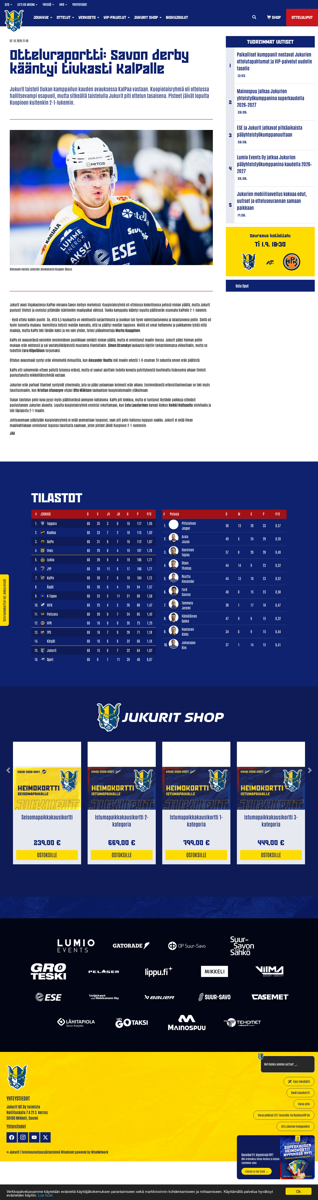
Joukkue (42, 17)
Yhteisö (47, 4)
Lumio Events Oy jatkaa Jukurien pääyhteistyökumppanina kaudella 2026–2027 (274, 164)
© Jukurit (12, 1152)
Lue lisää (45, 1195)
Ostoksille (47, 854)
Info (62, 4)
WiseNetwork (99, 1152)
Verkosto (88, 17)
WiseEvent (67, 1152)
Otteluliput (302, 17)
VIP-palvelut (115, 17)
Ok (298, 1191)
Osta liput (242, 285)
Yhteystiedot (79, 4)
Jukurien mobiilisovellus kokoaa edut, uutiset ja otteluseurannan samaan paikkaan (272, 200)
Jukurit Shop (146, 17)
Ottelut (64, 17)
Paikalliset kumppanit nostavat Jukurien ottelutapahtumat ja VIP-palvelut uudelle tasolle (274, 61)
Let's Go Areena (26, 4)
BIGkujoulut (177, 17)
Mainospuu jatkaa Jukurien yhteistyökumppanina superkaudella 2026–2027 (270, 98)
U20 (7, 4)
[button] (8, 787)
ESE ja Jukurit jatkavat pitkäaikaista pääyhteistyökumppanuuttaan (269, 130)
